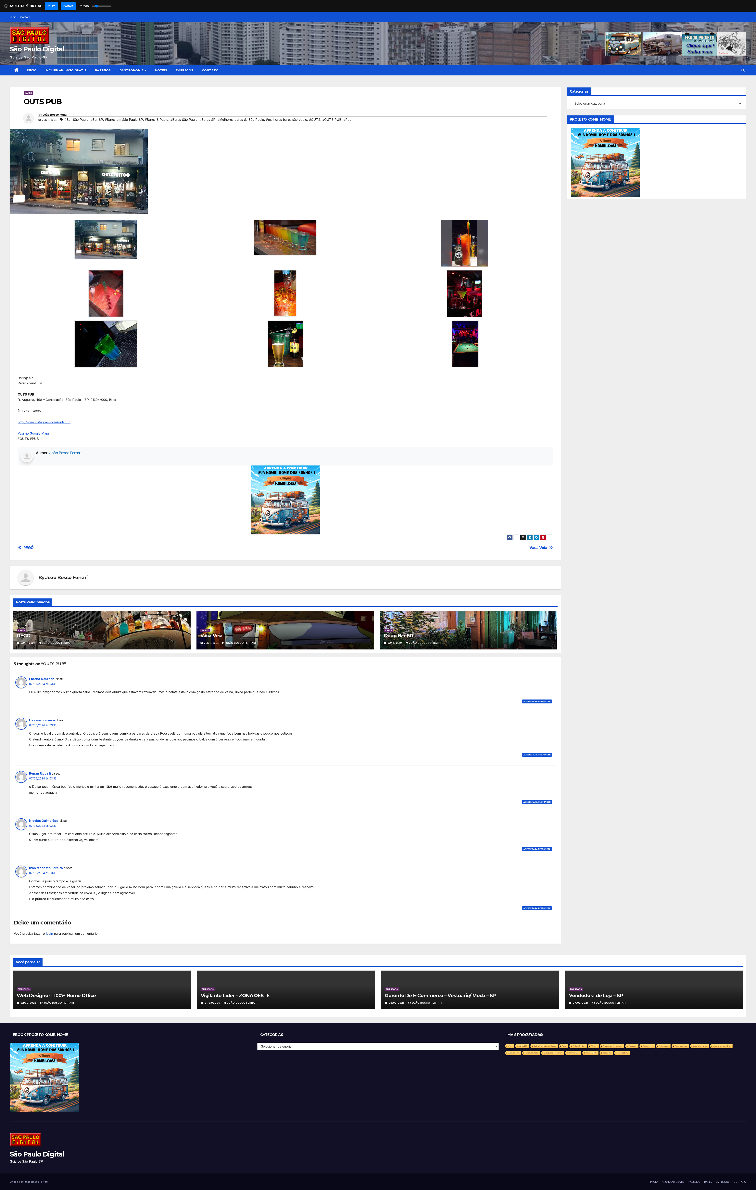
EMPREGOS (184, 70)
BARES (28, 93)
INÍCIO (32, 70)
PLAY (51, 6)
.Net (510, 1046)
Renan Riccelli (40, 773)
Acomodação (681, 1046)
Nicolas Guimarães (43, 821)
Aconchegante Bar (721, 1046)
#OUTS (314, 120)
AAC (564, 1046)
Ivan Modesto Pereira (46, 868)
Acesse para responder (537, 701)
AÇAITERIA (591, 1053)
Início (13, 17)
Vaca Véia (538, 547)
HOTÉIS (161, 70)
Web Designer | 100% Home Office (56, 995)
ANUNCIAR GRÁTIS (673, 1181)
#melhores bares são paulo (286, 120)
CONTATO (210, 70)
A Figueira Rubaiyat (553, 1053)
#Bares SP (207, 120)
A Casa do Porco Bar (612, 1046)
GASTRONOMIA (132, 70)
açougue (607, 1053)
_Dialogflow (622, 1053)
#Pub (347, 120)
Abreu (594, 1046)
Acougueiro (513, 1053)
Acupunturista (531, 1053)
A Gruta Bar (574, 1053)
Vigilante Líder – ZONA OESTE (235, 995)
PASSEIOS (103, 70)
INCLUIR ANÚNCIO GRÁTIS (65, 70)
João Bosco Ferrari (55, 114)
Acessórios (648, 1046)
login (49, 933)
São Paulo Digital (37, 49)
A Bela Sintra (579, 1046)
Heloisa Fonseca (42, 720)
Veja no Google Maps (34, 433)
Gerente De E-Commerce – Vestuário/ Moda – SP (440, 995)
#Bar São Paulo (76, 120)
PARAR (68, 6)
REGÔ (28, 547)
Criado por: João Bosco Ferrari (29, 1181)
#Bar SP (96, 120)
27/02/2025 (581, 1002)
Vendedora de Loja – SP (596, 995)
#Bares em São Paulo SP (124, 120)
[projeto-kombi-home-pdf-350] (285, 500)
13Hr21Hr (523, 1046)
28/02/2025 (397, 1002)
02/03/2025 (28, 1002)
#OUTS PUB (331, 120)
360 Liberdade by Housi (545, 1046)
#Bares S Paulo (156, 120)
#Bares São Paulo (183, 120)
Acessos (632, 1046)
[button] (743, 70)
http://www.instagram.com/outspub (44, 422)
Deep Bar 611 (398, 635)
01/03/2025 (213, 1002)
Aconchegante (700, 1046)
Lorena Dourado (42, 679)
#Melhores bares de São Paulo (240, 120)
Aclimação (663, 1046)
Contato (25, 17)
